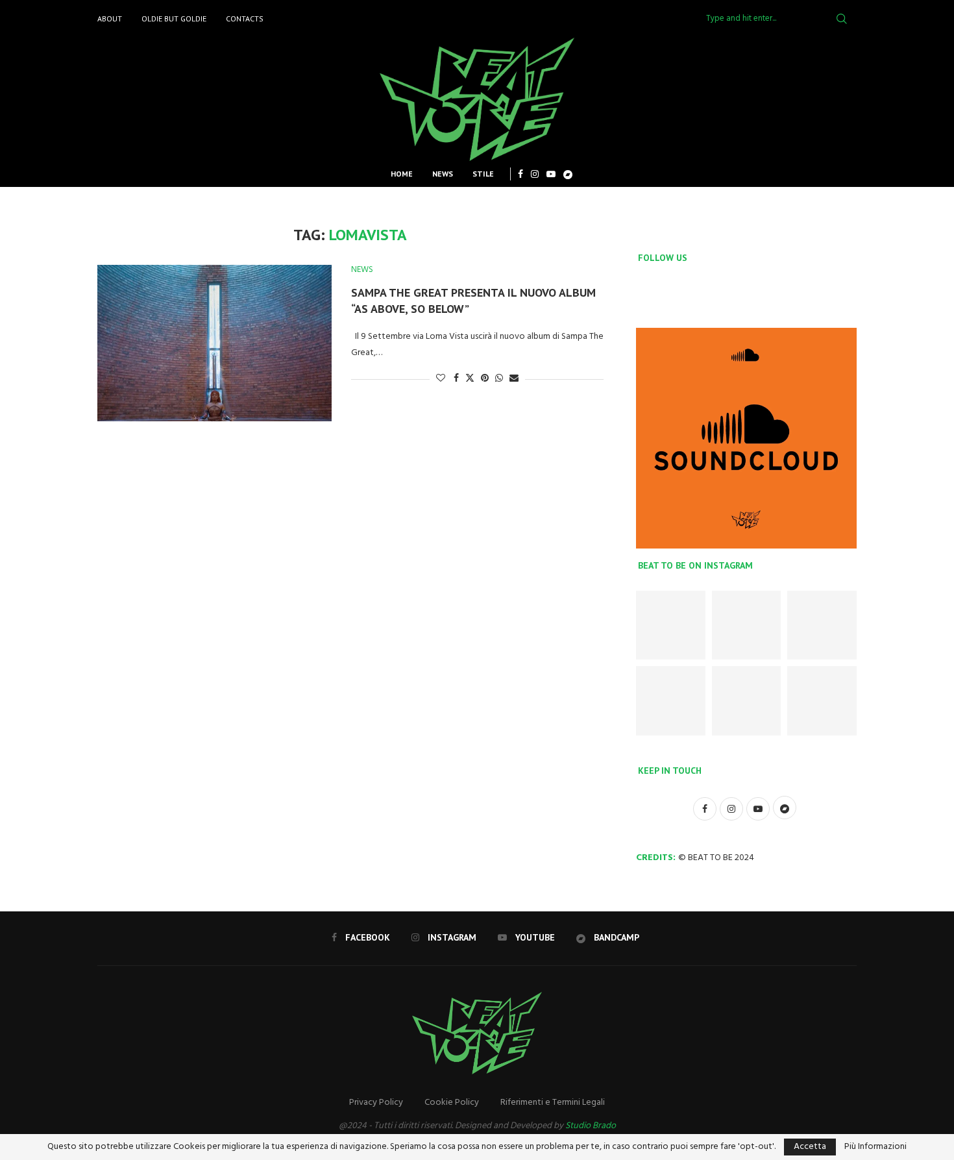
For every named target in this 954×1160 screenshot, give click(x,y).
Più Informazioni (875, 1147)
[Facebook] (520, 174)
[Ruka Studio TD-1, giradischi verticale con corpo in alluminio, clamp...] (671, 701)
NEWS (442, 174)
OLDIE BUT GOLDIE (173, 18)
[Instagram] (534, 174)
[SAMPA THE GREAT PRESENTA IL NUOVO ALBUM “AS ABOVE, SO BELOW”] (214, 343)
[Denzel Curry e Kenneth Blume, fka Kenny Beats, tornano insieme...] (671, 625)
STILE (483, 174)
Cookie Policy (451, 1102)
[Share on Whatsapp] (499, 378)
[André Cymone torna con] (822, 625)
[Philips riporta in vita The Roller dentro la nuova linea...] (747, 701)
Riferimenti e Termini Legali (552, 1102)
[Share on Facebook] (456, 378)
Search (842, 18)
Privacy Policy (376, 1102)
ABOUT (109, 18)
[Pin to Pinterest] (485, 378)
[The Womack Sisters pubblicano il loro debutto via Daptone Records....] (747, 625)
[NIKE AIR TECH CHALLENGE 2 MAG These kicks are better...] (822, 701)
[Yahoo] (568, 174)
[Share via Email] (514, 378)
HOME (402, 174)
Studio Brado (590, 1125)
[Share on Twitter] (469, 378)
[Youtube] (551, 174)
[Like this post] (440, 378)
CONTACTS (244, 18)
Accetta (810, 1146)
